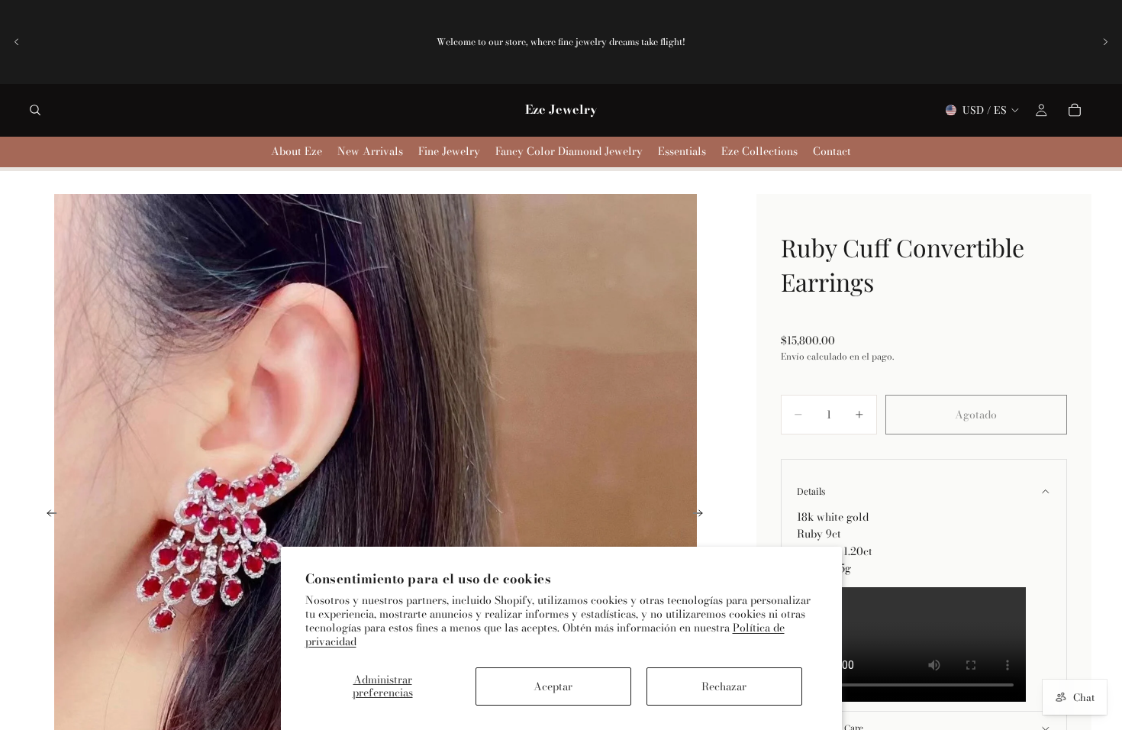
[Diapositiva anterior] (17, 42)
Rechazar (723, 686)
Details (811, 491)
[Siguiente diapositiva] (1105, 42)
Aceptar (553, 686)
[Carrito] (1074, 110)
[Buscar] (35, 110)
